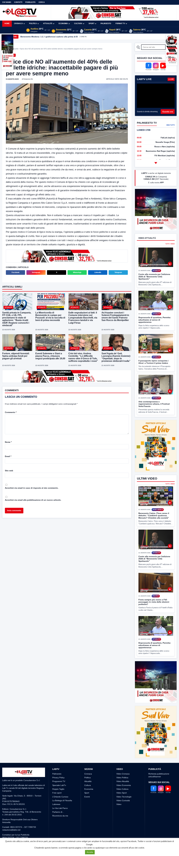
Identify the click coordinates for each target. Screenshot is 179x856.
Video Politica (122, 767)
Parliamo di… (58, 801)
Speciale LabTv (59, 775)
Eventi (87, 786)
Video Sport (121, 782)
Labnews (56, 794)
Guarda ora (167, 111)
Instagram (36, 272)
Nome (8, 442)
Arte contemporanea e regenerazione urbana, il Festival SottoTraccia (154, 404)
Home (7, 23)
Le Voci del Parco (60, 798)
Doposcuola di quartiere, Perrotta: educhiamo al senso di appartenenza (154, 319)
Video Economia (123, 775)
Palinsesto (106, 23)
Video (118, 794)
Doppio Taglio (58, 779)
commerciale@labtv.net (18, 830)
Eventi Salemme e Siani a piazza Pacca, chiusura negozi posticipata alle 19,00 (50, 355)
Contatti (18, 2)
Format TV (120, 23)
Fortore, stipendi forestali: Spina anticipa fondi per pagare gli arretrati (16, 355)
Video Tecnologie (123, 786)
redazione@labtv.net (11, 819)
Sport (91, 23)
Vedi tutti (170, 125)
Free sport (57, 782)
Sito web (9, 470)
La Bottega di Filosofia (62, 790)
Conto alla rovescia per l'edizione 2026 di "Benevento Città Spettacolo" (154, 276)
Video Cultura (122, 779)
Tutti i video (170, 244)
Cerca (42, 2)
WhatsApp (77, 272)
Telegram (118, 272)
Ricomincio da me (60, 805)
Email (8, 456)
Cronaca (18, 23)
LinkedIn (97, 272)
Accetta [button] (90, 852)
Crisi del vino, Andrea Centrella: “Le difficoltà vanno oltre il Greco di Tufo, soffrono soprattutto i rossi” (83, 357)
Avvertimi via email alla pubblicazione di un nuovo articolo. (33, 500)
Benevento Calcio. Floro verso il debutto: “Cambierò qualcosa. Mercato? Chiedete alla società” (153, 505)
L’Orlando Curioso (60, 786)
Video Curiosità (123, 790)
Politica (33, 23)
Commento (11, 412)
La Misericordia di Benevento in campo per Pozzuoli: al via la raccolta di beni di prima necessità (50, 316)
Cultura (78, 23)
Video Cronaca (122, 763)
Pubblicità (30, 2)
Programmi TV (58, 771)
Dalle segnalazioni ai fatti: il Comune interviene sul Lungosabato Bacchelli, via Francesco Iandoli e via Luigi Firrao (82, 317)
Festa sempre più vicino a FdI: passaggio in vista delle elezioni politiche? (153, 591)
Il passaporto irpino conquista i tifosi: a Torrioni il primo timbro (153, 362)
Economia (63, 23)
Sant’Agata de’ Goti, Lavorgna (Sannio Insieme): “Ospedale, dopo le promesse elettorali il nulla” (116, 357)
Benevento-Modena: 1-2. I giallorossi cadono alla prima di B (49, 37)
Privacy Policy (58, 767)
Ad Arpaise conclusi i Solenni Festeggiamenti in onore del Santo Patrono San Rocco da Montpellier (115, 316)
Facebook (15, 272)
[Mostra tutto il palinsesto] (155, 163)
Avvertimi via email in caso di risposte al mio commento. (31, 488)
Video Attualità (122, 771)
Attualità (47, 23)
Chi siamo (6, 2)
